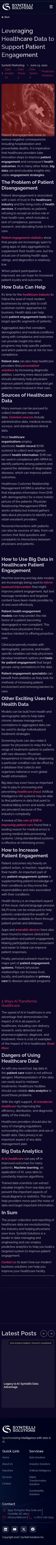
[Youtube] (14, 1529)
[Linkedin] (5, 1529)
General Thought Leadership (37, 1343)
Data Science (33, 73)
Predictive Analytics (48, 73)
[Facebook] (33, 1529)
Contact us (9, 1262)
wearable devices (27, 930)
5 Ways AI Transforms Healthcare (19, 1003)
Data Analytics (9, 73)
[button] (43, 1333)
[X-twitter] (23, 1529)
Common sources (21, 417)
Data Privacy (21, 73)
